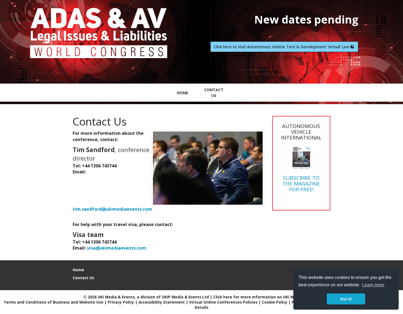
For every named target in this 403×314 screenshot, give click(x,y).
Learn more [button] (373, 284)
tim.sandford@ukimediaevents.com (112, 209)
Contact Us (213, 92)
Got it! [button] (346, 299)
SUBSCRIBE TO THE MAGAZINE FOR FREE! (301, 183)
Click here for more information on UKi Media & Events (266, 296)
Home (182, 92)
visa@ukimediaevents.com (116, 248)
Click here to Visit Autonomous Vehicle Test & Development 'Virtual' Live (282, 46)
